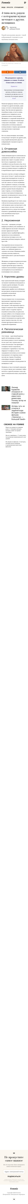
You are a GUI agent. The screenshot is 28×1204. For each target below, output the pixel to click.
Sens (13, 98)
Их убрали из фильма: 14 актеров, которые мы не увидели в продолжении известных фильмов (16, 444)
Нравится (14, 86)
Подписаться (14, 1176)
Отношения (18, 7)
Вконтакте (14, 1199)
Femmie (10, 2)
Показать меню (25, 2)
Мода (4, 7)
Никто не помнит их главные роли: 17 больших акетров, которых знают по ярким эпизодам (14, 429)
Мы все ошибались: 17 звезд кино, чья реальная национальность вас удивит (16, 436)
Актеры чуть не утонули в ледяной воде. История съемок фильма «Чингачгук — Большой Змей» (19, 412)
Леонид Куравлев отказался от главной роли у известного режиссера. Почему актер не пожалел (19, 395)
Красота (10, 7)
